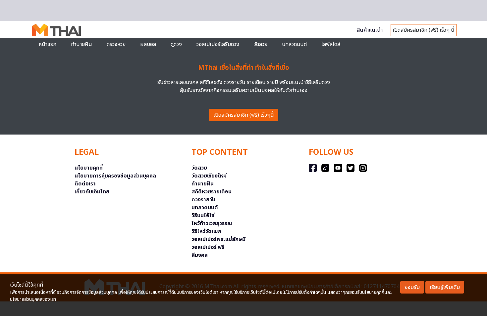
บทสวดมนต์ (294, 44)
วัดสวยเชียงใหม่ (209, 176)
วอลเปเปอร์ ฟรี (207, 247)
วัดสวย (260, 44)
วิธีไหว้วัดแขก (206, 231)
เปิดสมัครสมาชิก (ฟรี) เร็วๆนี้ (243, 115)
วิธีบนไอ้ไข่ (203, 215)
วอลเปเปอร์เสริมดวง (217, 44)
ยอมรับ (412, 287)
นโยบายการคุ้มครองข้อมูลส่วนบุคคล (115, 176)
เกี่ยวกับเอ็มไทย (92, 192)
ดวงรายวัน (203, 200)
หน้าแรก (47, 44)
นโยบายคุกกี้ (89, 168)
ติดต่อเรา (85, 184)
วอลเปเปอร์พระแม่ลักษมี (218, 239)
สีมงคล (199, 255)
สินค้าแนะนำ (370, 30)
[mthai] (56, 29)
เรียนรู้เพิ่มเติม (445, 287)
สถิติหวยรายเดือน (211, 192)
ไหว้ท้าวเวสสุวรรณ (211, 223)
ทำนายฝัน (81, 44)
